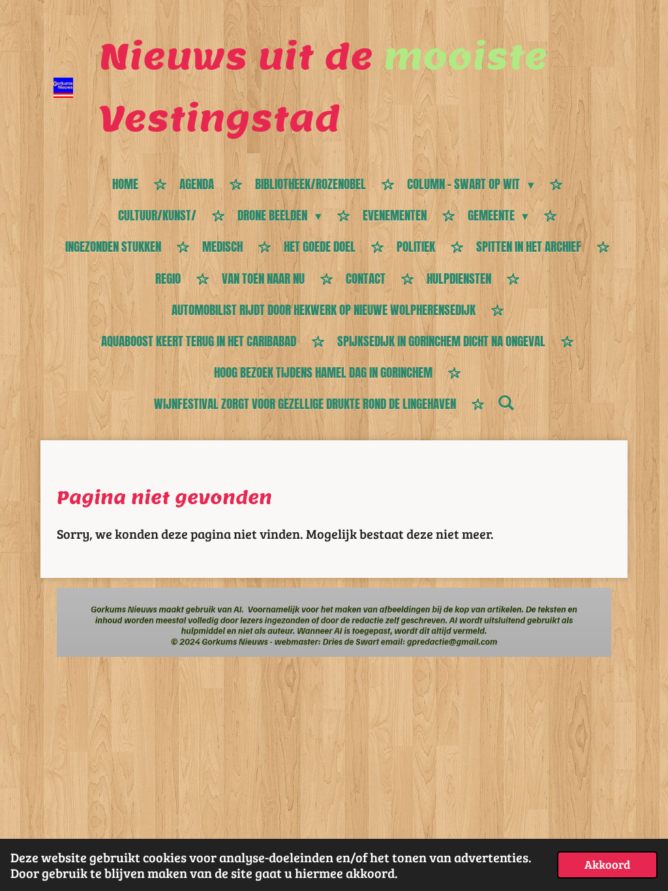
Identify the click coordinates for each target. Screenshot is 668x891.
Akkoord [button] (607, 864)
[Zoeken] (505, 402)
